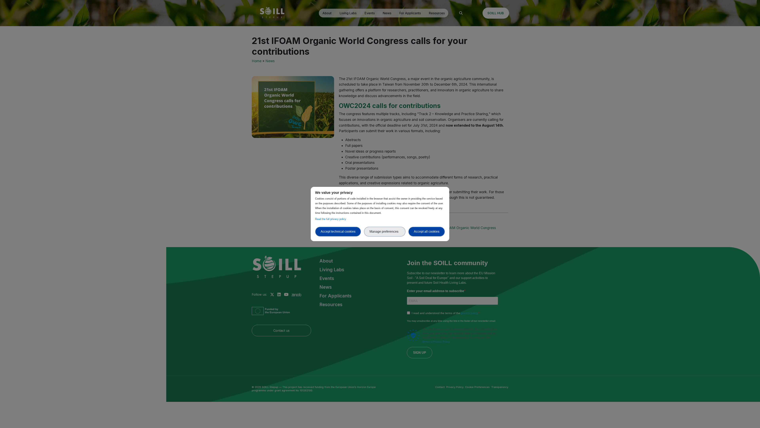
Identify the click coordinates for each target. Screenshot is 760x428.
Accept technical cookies (338, 231)
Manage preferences (385, 231)
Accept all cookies (426, 231)
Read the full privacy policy (331, 219)
